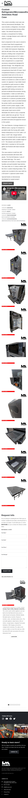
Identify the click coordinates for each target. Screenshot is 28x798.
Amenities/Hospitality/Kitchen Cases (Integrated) (13, 220)
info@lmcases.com (8, 787)
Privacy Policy (7, 791)
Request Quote (7, 183)
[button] (8, 705)
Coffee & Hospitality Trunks (8, 213)
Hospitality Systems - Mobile (8, 209)
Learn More (14, 636)
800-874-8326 (4, 524)
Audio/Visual (6, 607)
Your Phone (4, 547)
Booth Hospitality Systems (8, 217)
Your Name (3, 532)
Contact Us (14, 751)
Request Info (7, 571)
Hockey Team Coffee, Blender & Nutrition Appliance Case (14, 609)
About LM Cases (7, 789)
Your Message (4, 554)
